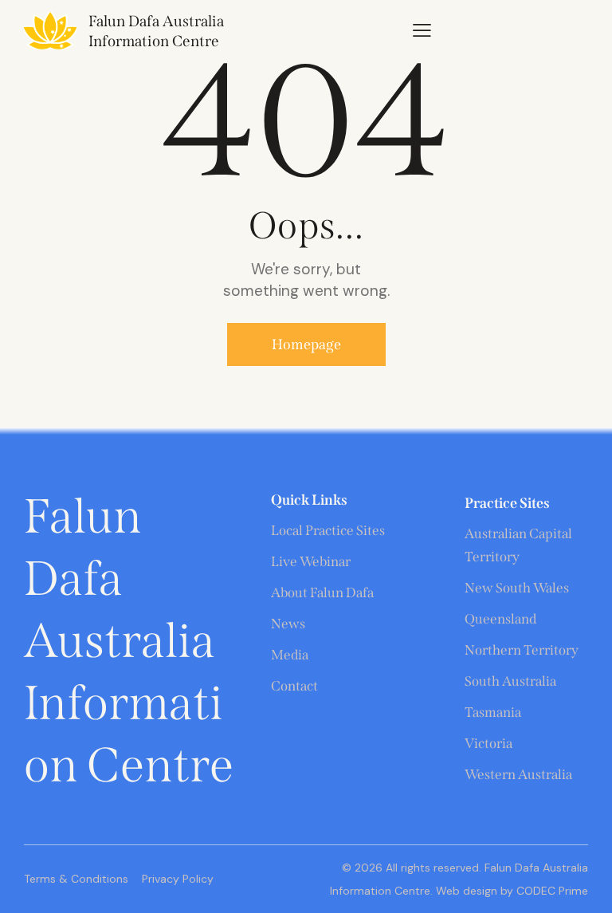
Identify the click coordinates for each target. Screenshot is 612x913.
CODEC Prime (550, 890)
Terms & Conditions (76, 879)
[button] (422, 30)
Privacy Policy (178, 879)
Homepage (306, 344)
